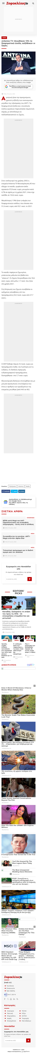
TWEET (15, 491)
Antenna (20, 486)
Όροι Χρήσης (11, 991)
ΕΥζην (24, 1013)
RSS (17, 998)
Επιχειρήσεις (30, 517)
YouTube (11, 998)
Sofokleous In (17, 3)
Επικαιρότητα (11, 1021)
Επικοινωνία (11, 988)
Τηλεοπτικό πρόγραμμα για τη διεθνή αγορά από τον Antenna (18, 551)
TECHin (24, 1011)
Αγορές (9, 1018)
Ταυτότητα (10, 986)
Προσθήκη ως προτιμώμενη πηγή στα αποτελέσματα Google (20, 86)
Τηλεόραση (12, 486)
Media (4, 37)
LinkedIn (14, 998)
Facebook (5, 998)
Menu (3, 3)
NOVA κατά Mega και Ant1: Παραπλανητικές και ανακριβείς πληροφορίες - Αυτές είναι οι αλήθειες (18, 522)
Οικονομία (10, 1011)
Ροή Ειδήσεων (26, 1021)
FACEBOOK (7, 491)
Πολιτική (10, 1013)
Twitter (8, 998)
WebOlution (25, 1052)
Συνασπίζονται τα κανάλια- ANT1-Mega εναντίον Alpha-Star (16, 537)
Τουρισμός (25, 1018)
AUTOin (24, 1016)
